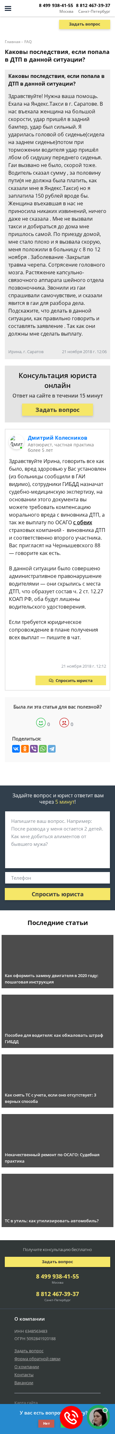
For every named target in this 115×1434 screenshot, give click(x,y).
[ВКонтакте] (16, 749)
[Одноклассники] (25, 749)
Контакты (24, 1374)
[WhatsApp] (43, 749)
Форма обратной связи (37, 1359)
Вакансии (23, 1382)
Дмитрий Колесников (57, 437)
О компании (26, 1367)
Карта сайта (26, 1403)
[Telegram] (52, 749)
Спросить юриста (74, 680)
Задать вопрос (84, 24)
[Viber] (34, 749)
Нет (46, 1423)
